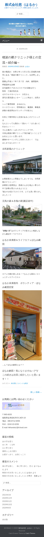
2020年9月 (6, 508)
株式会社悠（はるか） (22, 4)
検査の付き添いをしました (13, 473)
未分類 (13, 383)
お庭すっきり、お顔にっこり (14, 454)
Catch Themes (30, 533)
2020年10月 (7, 504)
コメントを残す (22, 383)
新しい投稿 (36, 392)
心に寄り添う (7, 448)
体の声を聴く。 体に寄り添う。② (16, 466)
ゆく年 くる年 (8, 445)
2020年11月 (7, 501)
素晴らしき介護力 (9, 451)
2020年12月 (7, 498)
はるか (27, 66)
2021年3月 (6, 495)
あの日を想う (7, 441)
